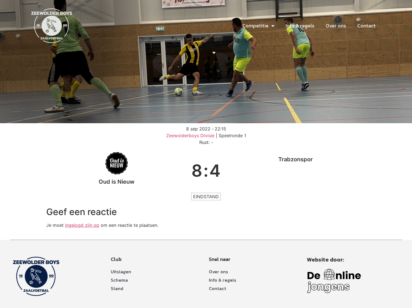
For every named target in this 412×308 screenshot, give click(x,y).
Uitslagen (121, 271)
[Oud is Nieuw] (116, 170)
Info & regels (300, 25)
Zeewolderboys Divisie (191, 135)
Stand (117, 288)
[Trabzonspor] (295, 170)
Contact (366, 25)
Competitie (255, 25)
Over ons (336, 25)
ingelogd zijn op (82, 225)
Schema (119, 280)
